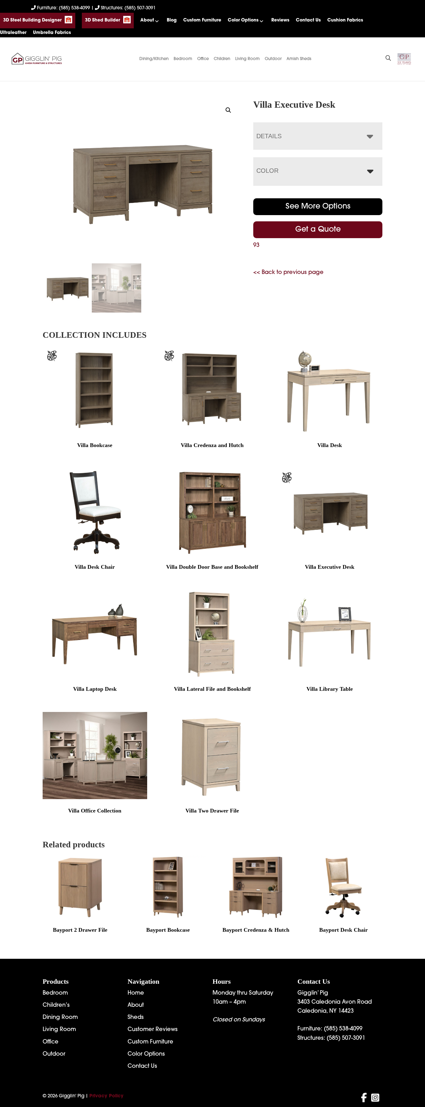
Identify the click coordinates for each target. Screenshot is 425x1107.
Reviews (280, 20)
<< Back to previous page (288, 273)
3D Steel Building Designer (32, 20)
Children (222, 59)
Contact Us (308, 20)
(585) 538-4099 (343, 1029)
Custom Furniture (202, 20)
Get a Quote (318, 229)
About (147, 20)
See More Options (318, 206)
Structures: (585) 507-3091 (128, 8)
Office (203, 59)
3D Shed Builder (102, 20)
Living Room (247, 59)
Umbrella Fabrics (52, 33)
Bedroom (183, 59)
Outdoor (273, 59)
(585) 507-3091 (346, 1038)
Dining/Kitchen (154, 59)
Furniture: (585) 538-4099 (63, 8)
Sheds (136, 1017)
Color (267, 170)
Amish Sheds (299, 59)
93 (256, 245)
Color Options (243, 20)
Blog (172, 20)
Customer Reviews (153, 1030)
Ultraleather (13, 33)
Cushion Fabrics (345, 20)
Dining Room (60, 1017)
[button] (228, 110)
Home (136, 993)
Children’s (56, 1005)
